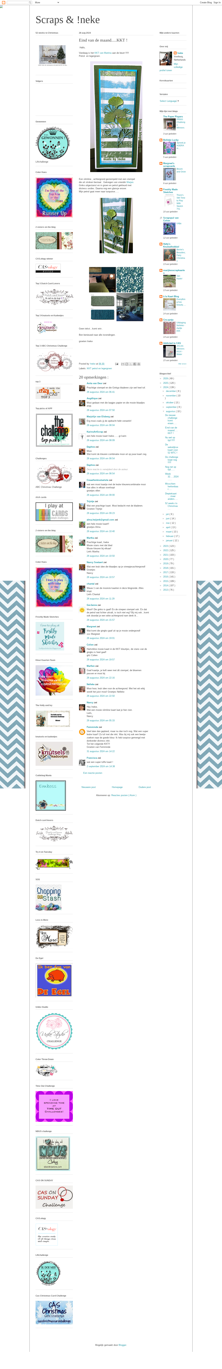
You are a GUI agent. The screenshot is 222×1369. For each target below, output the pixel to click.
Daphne (91, 447)
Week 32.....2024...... (171, 477)
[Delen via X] (131, 364)
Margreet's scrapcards (169, 164)
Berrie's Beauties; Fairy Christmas (181, 255)
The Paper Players (173, 116)
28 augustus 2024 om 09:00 (101, 495)
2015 (166, 581)
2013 (166, 590)
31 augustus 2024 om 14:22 (101, 751)
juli (167, 514)
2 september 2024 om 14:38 (101, 766)
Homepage (117, 787)
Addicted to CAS (172, 343)
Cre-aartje (168, 319)
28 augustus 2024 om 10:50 (101, 556)
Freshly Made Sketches (170, 191)
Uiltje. (179, 223)
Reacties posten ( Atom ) (123, 795)
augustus (171, 411)
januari (169, 540)
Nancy (90, 702)
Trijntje (91, 501)
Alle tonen (182, 364)
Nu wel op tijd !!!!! (170, 439)
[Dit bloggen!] (127, 364)
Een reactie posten (92, 773)
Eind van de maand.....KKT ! (171, 430)
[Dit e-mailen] (123, 364)
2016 (166, 576)
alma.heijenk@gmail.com (101, 519)
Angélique (92, 398)
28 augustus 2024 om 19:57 (101, 659)
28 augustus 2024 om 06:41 (101, 392)
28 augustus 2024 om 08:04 (101, 425)
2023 (166, 546)
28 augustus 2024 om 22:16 (101, 677)
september (171, 407)
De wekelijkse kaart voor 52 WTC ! (171, 448)
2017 (166, 572)
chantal (91, 583)
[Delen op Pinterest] (138, 364)
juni (168, 518)
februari (170, 536)
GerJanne (92, 605)
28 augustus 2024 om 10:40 (101, 531)
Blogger (122, 1345)
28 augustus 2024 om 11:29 (100, 598)
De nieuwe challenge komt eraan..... (171, 419)
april (168, 527)
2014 (166, 585)
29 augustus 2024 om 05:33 (101, 720)
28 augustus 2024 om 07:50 (101, 410)
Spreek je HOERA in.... (181, 146)
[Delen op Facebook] (134, 364)
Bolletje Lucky (170, 140)
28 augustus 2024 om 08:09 (101, 440)
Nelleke (91, 684)
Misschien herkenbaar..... (171, 486)
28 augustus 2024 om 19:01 (101, 638)
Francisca (92, 758)
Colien (90, 644)
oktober (170, 402)
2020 (166, 559)
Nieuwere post (89, 787)
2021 (166, 555)
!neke (180, 53)
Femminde (93, 727)
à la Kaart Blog (171, 296)
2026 (166, 378)
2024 (166, 387)
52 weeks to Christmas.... (171, 506)
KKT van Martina (103, 53)
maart (169, 531)
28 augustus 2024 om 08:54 (101, 458)
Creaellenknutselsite (98, 480)
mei (168, 523)
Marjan (130, 182)
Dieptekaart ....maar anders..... (171, 496)
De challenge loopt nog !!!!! (171, 460)
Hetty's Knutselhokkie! (171, 245)
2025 (166, 383)
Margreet (92, 626)
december (171, 391)
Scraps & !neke (68, 19)
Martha (91, 538)
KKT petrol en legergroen (99, 368)
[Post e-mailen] (116, 363)
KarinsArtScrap (95, 431)
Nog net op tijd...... (170, 468)
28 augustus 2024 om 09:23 (101, 513)
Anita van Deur (95, 383)
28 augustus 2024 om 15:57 (101, 620)
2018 (166, 568)
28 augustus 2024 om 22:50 (101, 696)
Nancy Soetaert (95, 562)
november (171, 395)
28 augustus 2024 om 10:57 (101, 577)
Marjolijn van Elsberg (98, 416)
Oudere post (145, 787)
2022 (166, 550)
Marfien (91, 666)
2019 (166, 563)
